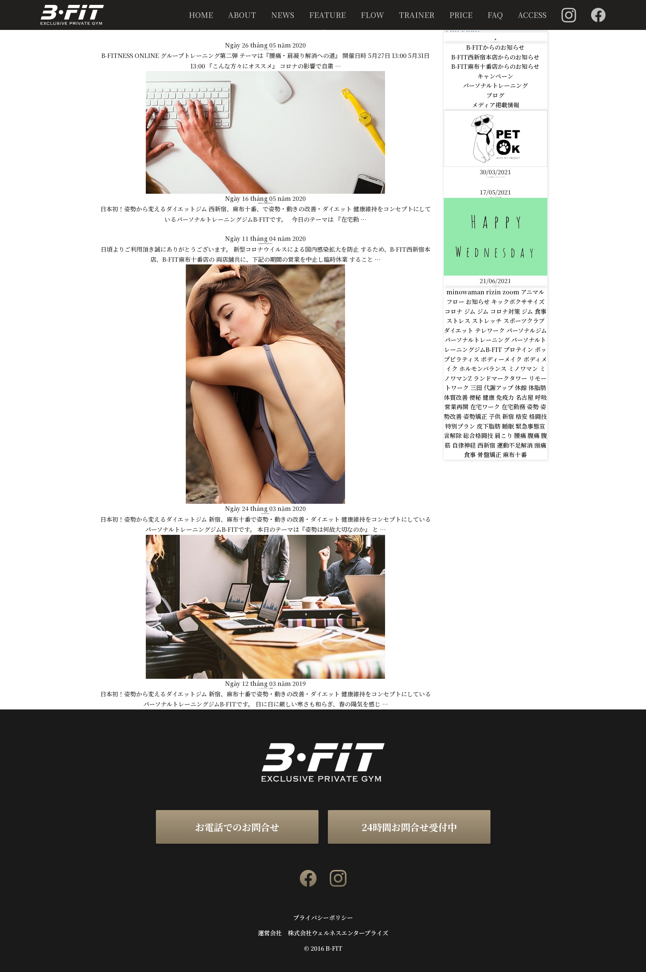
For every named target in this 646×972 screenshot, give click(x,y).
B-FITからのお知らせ (495, 47)
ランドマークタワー (501, 378)
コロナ (454, 311)
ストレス (459, 320)
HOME (201, 14)
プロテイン (519, 349)
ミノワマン (523, 368)
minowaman (466, 292)
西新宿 (487, 445)
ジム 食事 (534, 311)
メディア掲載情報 (495, 105)
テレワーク (490, 330)
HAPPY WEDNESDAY (495, 285)
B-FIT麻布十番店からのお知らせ (495, 66)
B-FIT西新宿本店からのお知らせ (495, 57)
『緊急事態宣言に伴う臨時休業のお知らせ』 (265, 243)
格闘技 (538, 416)
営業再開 (457, 406)
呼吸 (541, 397)
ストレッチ (487, 320)
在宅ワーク (485, 406)
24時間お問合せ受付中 (409, 827)
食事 (470, 454)
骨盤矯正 (490, 454)
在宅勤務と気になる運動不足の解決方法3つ (265, 203)
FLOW (372, 14)
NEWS (282, 14)
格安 (522, 416)
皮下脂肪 (489, 426)
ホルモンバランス (483, 368)
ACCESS (532, 14)
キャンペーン (495, 76)
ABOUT (242, 14)
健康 (489, 397)
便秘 (476, 397)
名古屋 (525, 397)
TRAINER (416, 14)
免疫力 (506, 397)
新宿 (509, 416)
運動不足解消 (515, 445)
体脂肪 (537, 387)
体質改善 (456, 397)
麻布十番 (515, 454)
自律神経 (464, 445)
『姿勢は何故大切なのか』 (265, 513)
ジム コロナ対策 (499, 311)
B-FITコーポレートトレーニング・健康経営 (265, 688)
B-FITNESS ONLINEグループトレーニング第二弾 (265, 49)
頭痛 (540, 445)
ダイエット (459, 330)
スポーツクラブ (524, 320)
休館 (521, 387)
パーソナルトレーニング (495, 85)
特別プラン (461, 426)
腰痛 (520, 435)
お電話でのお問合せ (237, 827)
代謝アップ (499, 387)
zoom (511, 292)
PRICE (461, 14)
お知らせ (478, 301)
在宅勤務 (514, 406)
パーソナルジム (526, 330)
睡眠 (509, 426)
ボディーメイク (502, 359)
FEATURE (327, 14)
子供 (495, 416)
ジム (470, 311)
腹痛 (534, 435)
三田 (477, 387)
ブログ (495, 95)
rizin (494, 292)
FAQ (495, 14)
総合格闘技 (479, 435)
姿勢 (533, 406)
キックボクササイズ (518, 301)
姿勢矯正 (476, 416)
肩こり (504, 435)
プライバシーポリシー (323, 918)
